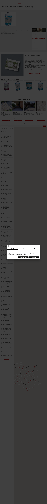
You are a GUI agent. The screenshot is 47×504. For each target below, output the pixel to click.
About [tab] (34, 248)
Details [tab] (23, 248)
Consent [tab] (12, 248)
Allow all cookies (34, 257)
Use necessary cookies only (23, 257)
